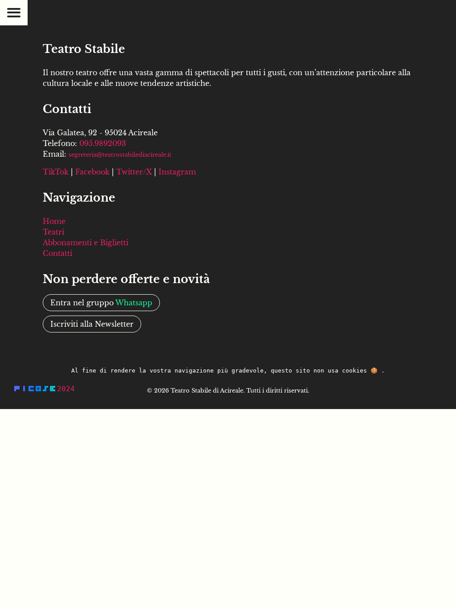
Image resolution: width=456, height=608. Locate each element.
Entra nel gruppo (101, 302)
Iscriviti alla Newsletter (92, 324)
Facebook (92, 171)
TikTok (56, 171)
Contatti (57, 253)
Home (54, 221)
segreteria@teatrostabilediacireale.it (120, 154)
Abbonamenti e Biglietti (85, 242)
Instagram (177, 171)
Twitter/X (134, 171)
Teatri (53, 231)
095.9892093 (102, 143)
